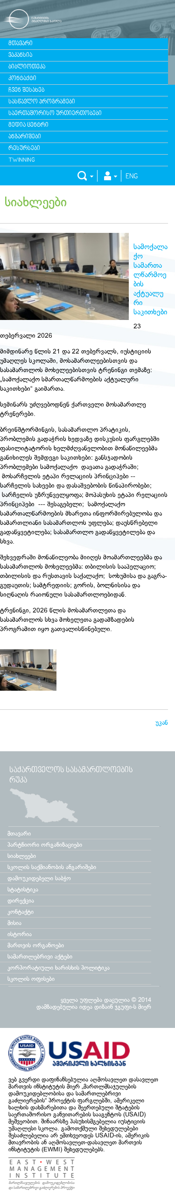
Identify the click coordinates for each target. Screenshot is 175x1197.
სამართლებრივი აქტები (39, 956)
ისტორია (19, 934)
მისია (14, 922)
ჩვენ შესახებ (26, 90)
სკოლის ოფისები (31, 978)
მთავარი (20, 44)
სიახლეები (36, 202)
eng (132, 176)
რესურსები (24, 148)
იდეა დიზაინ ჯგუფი (105, 1006)
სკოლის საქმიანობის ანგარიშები (51, 867)
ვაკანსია (20, 55)
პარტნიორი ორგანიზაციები (44, 844)
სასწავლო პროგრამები (41, 102)
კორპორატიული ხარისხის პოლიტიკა (58, 967)
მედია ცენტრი (28, 125)
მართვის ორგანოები (35, 945)
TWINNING (21, 160)
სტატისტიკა (22, 889)
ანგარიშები (24, 137)
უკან (161, 722)
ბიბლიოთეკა (26, 67)
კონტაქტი (22, 78)
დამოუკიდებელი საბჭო (39, 878)
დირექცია (20, 900)
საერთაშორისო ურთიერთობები (55, 113)
